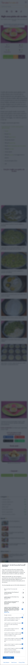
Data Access (14, 662)
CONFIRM (8, 657)
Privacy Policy (22, 662)
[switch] (23, 592)
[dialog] (14, 614)
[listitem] (14, 589)
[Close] (25, 565)
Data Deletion (6, 662)
